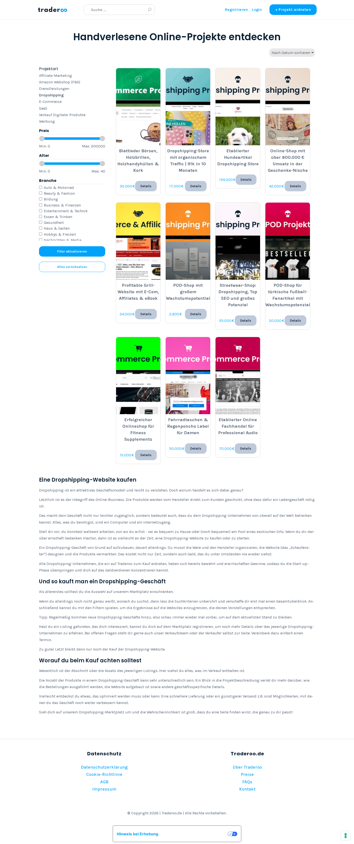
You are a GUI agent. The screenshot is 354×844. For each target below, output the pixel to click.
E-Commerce (50, 101)
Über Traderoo (247, 767)
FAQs (247, 781)
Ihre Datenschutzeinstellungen (195, 833)
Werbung (47, 121)
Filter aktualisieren (72, 251)
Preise (247, 774)
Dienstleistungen (54, 88)
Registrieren (236, 9)
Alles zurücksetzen (72, 267)
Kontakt (247, 789)
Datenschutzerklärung (104, 767)
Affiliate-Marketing (55, 75)
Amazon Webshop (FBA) (59, 82)
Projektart (48, 69)
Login (257, 9)
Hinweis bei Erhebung (137, 833)
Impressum (104, 789)
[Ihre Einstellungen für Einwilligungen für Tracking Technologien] (345, 835)
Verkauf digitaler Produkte (62, 115)
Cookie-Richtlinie (104, 774)
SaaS (43, 108)
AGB (104, 781)
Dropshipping (51, 95)
